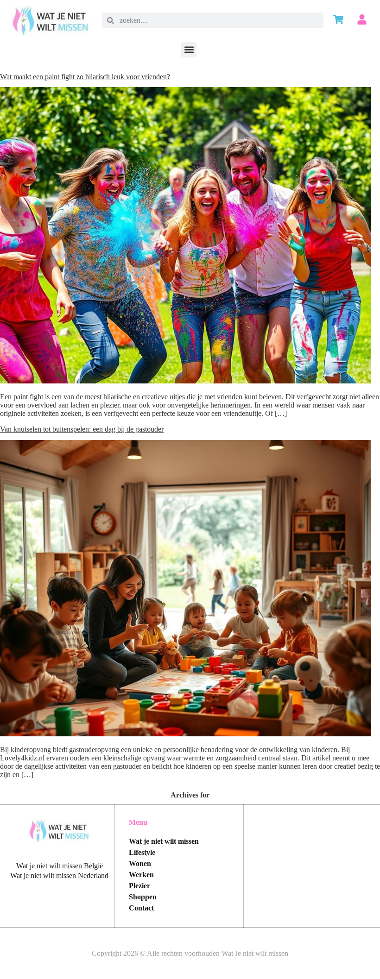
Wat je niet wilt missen (164, 841)
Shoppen (143, 897)
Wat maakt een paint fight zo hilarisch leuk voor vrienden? (85, 77)
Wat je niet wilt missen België (59, 866)
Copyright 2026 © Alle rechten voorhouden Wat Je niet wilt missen (190, 953)
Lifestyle (142, 852)
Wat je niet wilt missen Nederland (59, 875)
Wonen (140, 863)
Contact (141, 908)
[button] (188, 49)
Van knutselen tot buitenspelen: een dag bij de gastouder (82, 429)
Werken (141, 875)
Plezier (139, 886)
